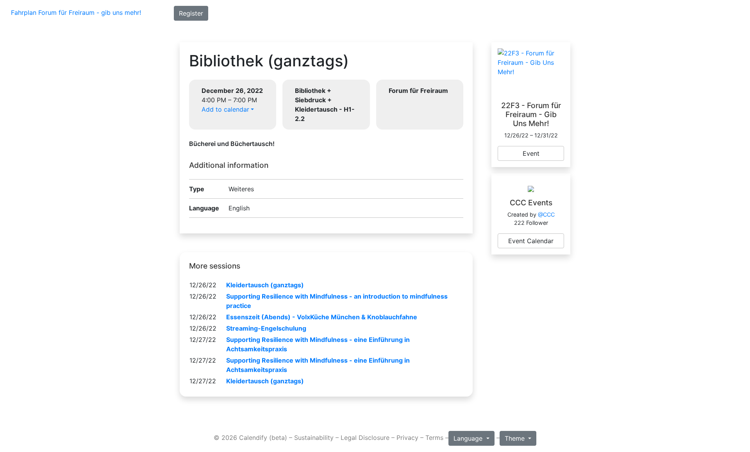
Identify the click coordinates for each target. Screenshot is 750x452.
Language (469, 438)
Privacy (407, 437)
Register (191, 13)
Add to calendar (225, 109)
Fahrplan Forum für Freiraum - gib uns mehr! (76, 12)
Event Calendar (531, 241)
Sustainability (314, 437)
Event (531, 153)
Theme (516, 438)
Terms (434, 437)
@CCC (546, 214)
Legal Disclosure (365, 437)
